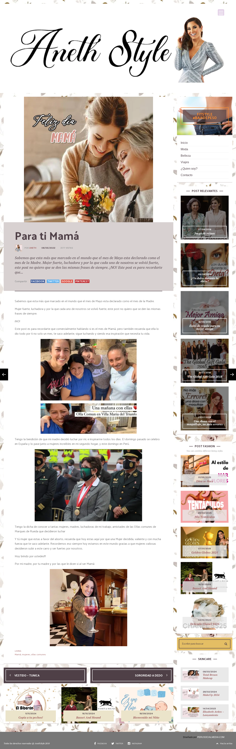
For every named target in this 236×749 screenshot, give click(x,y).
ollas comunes (38, 654)
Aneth (32, 248)
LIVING (18, 651)
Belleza (186, 155)
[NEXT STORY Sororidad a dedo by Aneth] (232, 374)
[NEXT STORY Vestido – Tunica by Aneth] (4, 374)
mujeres (26, 654)
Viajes (185, 162)
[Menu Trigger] (221, 12)
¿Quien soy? (189, 168)
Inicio (184, 142)
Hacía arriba (226, 743)
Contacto (186, 175)
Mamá (18, 654)
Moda (184, 149)
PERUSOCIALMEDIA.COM (210, 737)
